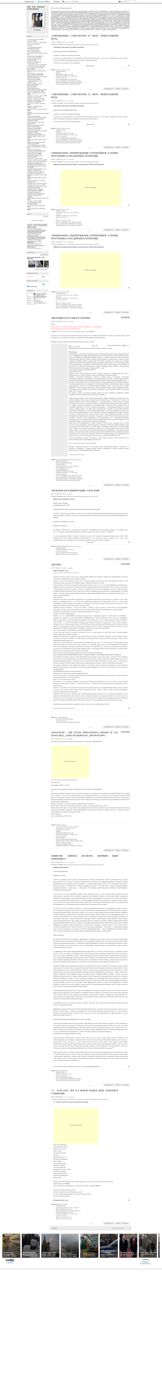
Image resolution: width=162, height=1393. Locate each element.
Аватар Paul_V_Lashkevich (37, 20)
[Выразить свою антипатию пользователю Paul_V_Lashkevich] (96, 346)
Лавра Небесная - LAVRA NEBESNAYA (34, 242)
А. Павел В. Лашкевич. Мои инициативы (117, 27)
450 (113, 1228)
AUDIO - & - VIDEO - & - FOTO (34, 42)
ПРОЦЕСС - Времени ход (34, 99)
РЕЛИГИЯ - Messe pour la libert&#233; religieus (62, 21)
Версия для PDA (145, 1261)
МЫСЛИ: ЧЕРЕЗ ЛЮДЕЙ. (33, 91)
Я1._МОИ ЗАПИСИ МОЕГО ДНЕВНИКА (117, 11)
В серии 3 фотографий (41, 269)
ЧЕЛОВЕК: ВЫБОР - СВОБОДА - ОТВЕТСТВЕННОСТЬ (35, 190)
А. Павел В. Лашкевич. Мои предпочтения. (34, 62)
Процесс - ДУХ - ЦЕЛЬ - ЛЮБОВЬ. (36, 103)
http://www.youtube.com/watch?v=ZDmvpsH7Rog (64, 779)
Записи (29, 6)
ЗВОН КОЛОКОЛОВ (32, 79)
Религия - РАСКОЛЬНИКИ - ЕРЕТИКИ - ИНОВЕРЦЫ (63, 20)
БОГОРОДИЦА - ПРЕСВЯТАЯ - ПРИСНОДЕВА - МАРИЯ (35, 74)
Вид (121, 2)
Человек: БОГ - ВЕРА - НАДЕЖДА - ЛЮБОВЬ (84, 14)
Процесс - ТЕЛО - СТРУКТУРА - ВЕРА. (37, 109)
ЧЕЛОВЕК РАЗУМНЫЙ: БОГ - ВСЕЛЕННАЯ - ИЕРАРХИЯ (35, 163)
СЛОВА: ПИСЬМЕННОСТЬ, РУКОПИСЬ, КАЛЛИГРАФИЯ (34, 150)
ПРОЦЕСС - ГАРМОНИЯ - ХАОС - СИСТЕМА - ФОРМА (36, 101)
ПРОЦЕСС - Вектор (32, 97)
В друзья (38, 30)
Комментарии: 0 (38, 228)
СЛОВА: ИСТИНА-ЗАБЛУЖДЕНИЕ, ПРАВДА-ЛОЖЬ (68, 84)
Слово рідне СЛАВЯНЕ (33, 158)
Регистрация (42, 1)
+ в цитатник (70, 42)
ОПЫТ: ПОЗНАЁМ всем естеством (36, 93)
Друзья (34, 6)
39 (123, 1228)
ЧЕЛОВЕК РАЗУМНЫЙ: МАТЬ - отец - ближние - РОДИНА (37, 169)
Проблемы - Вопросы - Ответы (35, 95)
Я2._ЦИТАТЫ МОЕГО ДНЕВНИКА (36, 205)
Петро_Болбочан (68, 864)
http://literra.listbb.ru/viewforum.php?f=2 (63, 708)
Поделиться (125, 88)
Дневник (125, 317)
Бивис (65, 496)
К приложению (44, 254)
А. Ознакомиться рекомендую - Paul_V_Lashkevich (35, 56)
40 (121, 1228)
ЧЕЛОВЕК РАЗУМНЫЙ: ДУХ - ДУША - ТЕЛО (66, 76)
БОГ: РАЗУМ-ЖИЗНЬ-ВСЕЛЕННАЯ (36, 70)
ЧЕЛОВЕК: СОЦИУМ (32, 201)
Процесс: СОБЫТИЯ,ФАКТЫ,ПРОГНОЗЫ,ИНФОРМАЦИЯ (40, 112)
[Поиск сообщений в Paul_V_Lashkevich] (43, 284)
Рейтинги (58, 1)
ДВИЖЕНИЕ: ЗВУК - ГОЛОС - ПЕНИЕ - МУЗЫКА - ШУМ (69, 840)
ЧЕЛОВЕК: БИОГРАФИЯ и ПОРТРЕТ (36, 177)
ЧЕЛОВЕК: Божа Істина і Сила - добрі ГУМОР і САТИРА (101, 13)
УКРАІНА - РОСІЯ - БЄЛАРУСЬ (35, 160)
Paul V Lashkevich (28, 9)
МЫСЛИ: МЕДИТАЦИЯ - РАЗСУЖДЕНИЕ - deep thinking (35, 89)
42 (117, 1228)
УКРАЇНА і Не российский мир (35, 161)
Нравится (118, 88)
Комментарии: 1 (38, 239)
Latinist (66, 570)
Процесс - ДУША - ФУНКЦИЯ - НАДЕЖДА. (116, 22)
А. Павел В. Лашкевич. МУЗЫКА (35, 64)
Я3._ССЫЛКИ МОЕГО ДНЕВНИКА (36, 208)
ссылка (127, 345)
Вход (49, 1)
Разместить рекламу (145, 1263)
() (112, 88)
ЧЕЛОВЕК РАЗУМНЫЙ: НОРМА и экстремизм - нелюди (36, 172)
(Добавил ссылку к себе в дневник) (77, 454)
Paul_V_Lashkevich (75, 346)
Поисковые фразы (41, 303)
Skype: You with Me (32, 44)
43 (116, 1228)
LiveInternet (30, 2)
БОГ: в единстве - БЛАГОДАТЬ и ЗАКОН (117, 26)
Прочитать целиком (73, 44)
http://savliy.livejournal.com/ (73, 331)
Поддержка (119, 1)
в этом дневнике (32, 286)
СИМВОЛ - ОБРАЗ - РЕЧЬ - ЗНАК (36, 136)
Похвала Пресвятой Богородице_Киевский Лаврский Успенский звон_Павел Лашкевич (36, 237)
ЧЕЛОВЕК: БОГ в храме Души (35, 183)
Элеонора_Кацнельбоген (70, 1099)
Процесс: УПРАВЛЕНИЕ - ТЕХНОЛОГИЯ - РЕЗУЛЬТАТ (34, 117)
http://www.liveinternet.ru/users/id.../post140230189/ (82, 443)
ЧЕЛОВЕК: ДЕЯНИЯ (32, 195)
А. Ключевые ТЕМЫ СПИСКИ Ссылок (37, 53)
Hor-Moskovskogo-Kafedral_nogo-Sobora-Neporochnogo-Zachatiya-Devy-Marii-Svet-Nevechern (36, 231)
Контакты (145, 1262)
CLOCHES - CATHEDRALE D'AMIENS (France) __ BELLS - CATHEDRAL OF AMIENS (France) (37, 226)
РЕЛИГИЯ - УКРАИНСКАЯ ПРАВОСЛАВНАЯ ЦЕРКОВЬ (34, 134)
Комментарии (40, 6)
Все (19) (46, 216)
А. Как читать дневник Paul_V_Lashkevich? (33, 51)
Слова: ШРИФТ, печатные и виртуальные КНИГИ (34, 153)
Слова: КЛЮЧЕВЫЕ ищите (34, 145)
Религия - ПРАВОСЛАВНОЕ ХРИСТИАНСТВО (34, 128)
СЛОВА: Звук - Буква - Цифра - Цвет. (36, 139)
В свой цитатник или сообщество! (88, 44)
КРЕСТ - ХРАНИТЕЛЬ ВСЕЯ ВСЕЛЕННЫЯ (77, 25)
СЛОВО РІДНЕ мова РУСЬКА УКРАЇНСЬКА (84, 17)
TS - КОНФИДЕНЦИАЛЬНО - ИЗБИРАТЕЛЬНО (34, 48)
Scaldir (65, 44)
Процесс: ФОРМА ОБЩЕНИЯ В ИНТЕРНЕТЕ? (87, 21)
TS (28, 45)
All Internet (30, 41)
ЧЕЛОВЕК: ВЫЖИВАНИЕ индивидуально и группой (34, 193)
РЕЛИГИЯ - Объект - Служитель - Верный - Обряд (115, 20)
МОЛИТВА (30, 86)
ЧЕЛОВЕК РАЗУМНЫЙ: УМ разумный (37, 174)
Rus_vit (66, 161)
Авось (65, 1)
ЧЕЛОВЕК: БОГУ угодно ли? (34, 185)
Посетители (39, 301)
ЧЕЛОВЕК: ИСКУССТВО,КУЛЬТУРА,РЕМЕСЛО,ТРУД (38, 197)
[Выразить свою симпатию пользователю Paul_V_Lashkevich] (93, 346)
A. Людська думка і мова (33, 39)
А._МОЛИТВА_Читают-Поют (34, 66)
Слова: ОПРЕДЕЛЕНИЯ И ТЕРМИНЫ (37, 146)
